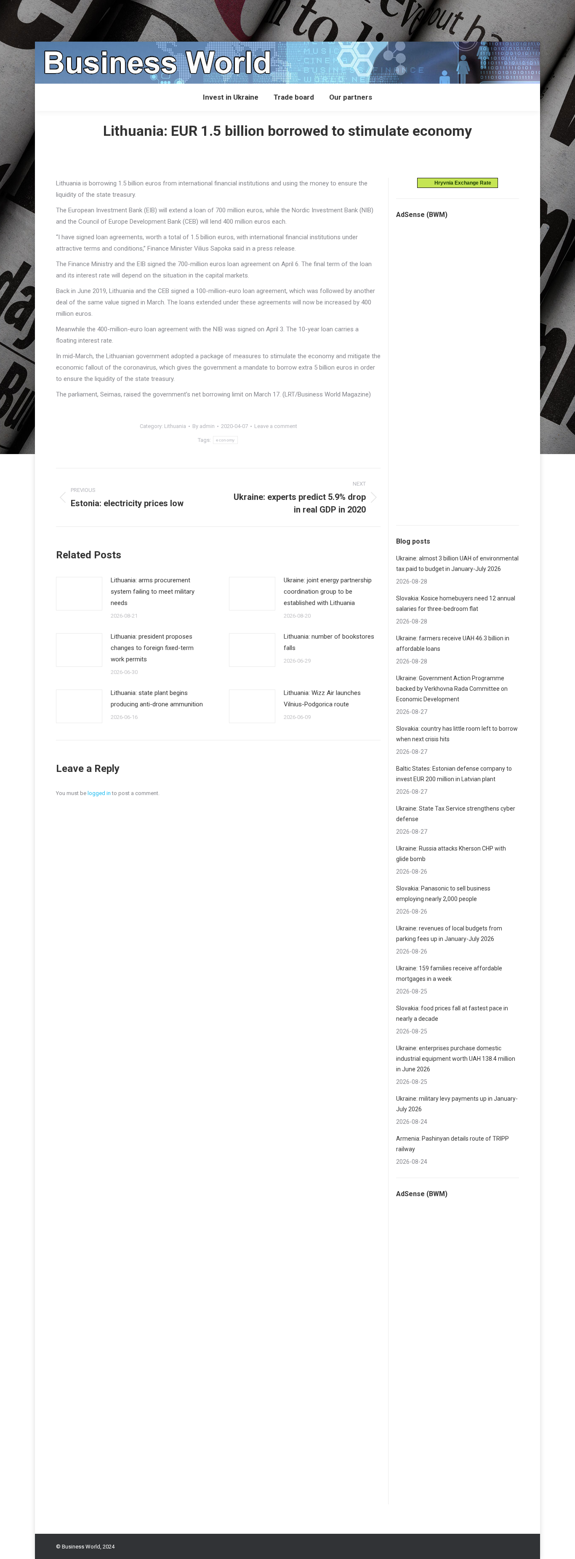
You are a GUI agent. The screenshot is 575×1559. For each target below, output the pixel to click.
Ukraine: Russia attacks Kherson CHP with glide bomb (451, 853)
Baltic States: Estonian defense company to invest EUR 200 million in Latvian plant (454, 773)
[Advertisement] (153, 19)
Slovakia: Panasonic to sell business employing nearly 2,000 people (443, 893)
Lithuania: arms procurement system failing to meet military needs (152, 591)
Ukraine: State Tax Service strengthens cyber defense (455, 813)
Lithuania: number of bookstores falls (329, 642)
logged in (99, 793)
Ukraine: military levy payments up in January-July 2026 (457, 1103)
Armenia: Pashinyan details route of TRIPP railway (452, 1143)
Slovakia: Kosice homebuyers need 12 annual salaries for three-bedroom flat (455, 603)
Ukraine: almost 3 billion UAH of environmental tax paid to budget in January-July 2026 (457, 563)
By (203, 426)
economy (225, 440)
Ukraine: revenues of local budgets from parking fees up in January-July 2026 (449, 933)
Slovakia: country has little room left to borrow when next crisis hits (457, 734)
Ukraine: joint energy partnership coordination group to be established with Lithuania (328, 591)
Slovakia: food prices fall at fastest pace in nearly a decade (452, 1013)
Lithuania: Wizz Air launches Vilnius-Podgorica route (322, 698)
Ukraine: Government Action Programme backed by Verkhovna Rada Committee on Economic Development (452, 689)
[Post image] (79, 593)
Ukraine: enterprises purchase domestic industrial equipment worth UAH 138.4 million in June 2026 (455, 1059)
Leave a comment (275, 426)
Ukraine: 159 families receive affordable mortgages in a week (449, 973)
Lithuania (175, 426)
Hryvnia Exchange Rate (461, 183)
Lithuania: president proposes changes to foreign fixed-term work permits (152, 648)
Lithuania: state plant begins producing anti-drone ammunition (157, 698)
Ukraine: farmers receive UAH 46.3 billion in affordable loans (452, 643)
